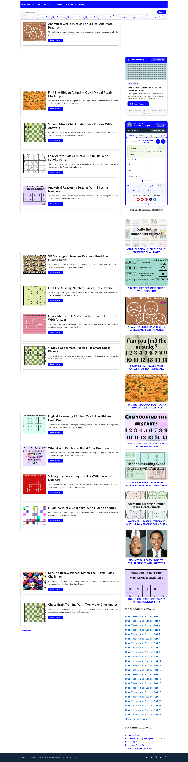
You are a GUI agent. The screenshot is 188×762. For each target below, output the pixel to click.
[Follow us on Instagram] (146, 199)
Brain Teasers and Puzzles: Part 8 (142, 647)
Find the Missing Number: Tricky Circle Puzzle (80, 288)
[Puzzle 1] (142, 181)
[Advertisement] (70, 69)
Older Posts (26, 631)
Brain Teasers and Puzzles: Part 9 (142, 652)
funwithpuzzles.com (150, 204)
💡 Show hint (131, 160)
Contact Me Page (132, 735)
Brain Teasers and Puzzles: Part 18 (143, 692)
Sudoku (48, 5)
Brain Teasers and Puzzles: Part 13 (143, 670)
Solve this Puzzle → (138, 104)
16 (149, 170)
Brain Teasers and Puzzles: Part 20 (143, 701)
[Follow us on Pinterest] (138, 199)
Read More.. (55, 40)
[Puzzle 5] (150, 180)
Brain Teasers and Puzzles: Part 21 (143, 705)
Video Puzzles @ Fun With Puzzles (139, 748)
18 (149, 165)
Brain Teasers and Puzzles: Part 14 (143, 674)
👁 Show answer (134, 176)
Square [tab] (131, 136)
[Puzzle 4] (148, 180)
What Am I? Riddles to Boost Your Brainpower (80, 448)
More (81, 5)
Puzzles (36, 5)
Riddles (70, 5)
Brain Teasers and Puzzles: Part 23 (143, 714)
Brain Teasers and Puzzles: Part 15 (143, 679)
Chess (59, 5)
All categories (149, 186)
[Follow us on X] (150, 199)
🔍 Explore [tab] (161, 136)
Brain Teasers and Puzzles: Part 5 (142, 634)
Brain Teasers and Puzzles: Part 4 (142, 629)
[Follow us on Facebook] (154, 199)
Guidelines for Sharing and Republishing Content (145, 739)
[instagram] (156, 757)
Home (27, 5)
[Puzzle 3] (146, 180)
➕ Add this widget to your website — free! (142, 191)
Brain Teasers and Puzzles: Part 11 (143, 661)
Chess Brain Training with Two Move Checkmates (83, 604)
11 (130, 165)
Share (162, 186)
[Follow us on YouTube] (142, 199)
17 (130, 170)
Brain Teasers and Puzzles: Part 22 (143, 710)
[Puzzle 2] (144, 180)
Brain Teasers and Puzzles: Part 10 (143, 656)
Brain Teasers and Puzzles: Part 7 (142, 643)
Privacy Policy (131, 742)
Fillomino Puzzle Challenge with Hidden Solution (82, 508)
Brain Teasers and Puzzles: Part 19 (143, 696)
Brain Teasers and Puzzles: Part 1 (142, 616)
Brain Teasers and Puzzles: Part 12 (143, 665)
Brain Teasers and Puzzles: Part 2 (142, 621)
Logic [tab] (151, 136)
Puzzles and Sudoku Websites (137, 745)
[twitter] (160, 757)
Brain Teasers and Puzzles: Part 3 (142, 625)
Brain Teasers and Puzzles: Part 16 (143, 683)
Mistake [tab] (141, 136)
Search (161, 12)
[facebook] (165, 757)
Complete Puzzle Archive (138, 719)
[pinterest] (147, 757)
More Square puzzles (135, 186)
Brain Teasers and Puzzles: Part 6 (142, 638)
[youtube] (151, 757)
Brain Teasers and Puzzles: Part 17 (143, 687)
